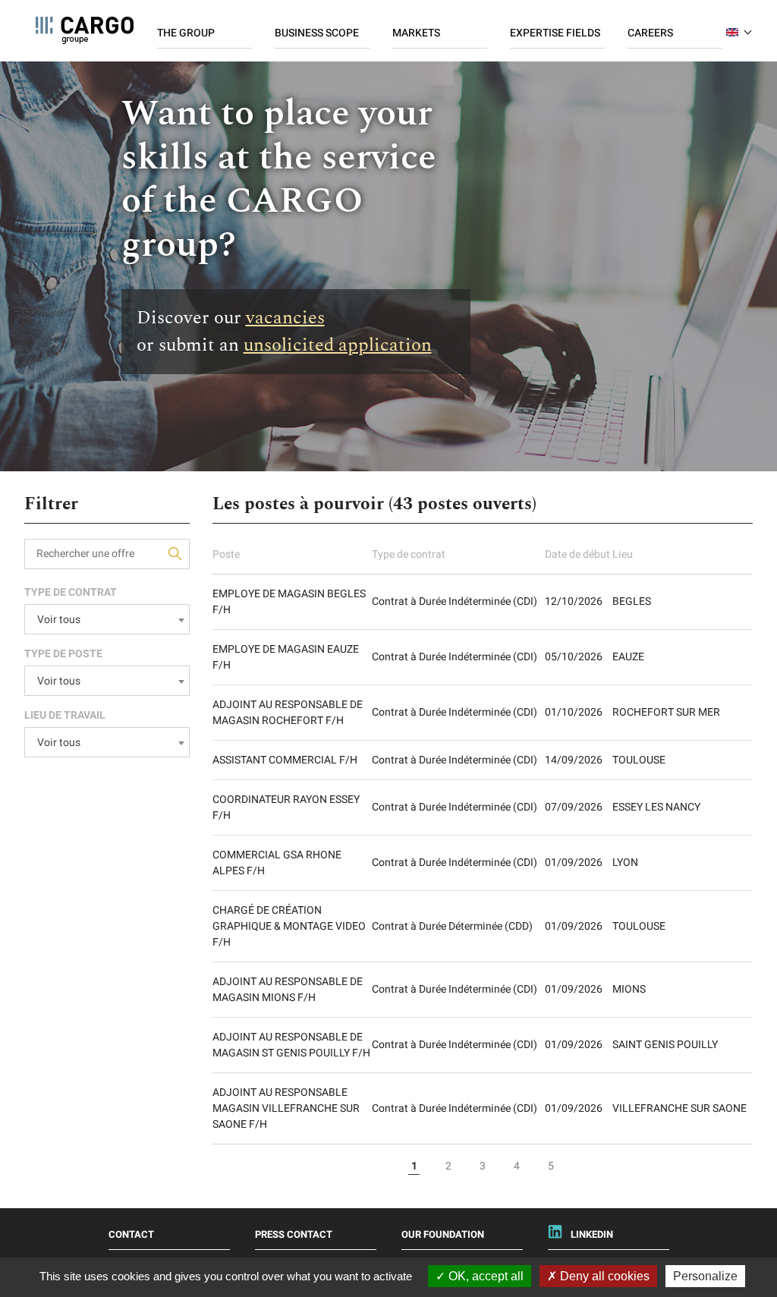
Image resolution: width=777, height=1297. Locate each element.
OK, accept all (484, 1276)
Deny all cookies (603, 1276)
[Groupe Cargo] (85, 30)
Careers (650, 33)
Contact (131, 1234)
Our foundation (442, 1234)
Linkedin (592, 1234)
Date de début (577, 554)
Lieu (622, 554)
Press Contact (293, 1234)
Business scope (317, 33)
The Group (186, 33)
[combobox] (107, 619)
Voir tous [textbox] (58, 620)
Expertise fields (555, 33)
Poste (226, 554)
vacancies (285, 318)
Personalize (705, 1276)
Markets (416, 33)
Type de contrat (408, 554)
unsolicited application (338, 345)
